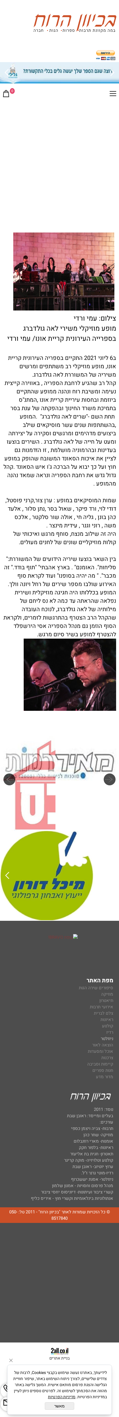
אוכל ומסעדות (100, 1051)
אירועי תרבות (101, 1007)
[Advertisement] (59, 164)
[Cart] (6, 94)
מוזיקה (107, 994)
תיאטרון (106, 1000)
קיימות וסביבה (100, 1064)
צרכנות (107, 1058)
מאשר (59, 1406)
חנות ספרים (102, 1070)
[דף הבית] (75, 24)
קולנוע (107, 1026)
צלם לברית (103, 1013)
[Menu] (113, 94)
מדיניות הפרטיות (61, 1397)
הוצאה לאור (102, 1045)
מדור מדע (104, 1077)
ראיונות (107, 1019)
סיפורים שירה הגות (96, 988)
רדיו (109, 1032)
